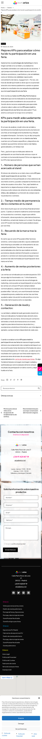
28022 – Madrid (21, 452)
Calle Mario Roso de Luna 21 (21, 450)
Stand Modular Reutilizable (11, 618)
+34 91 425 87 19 (21, 456)
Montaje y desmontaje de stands (13, 615)
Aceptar (21, 718)
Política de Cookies (8, 660)
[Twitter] (18, 593)
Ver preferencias (21, 729)
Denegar (21, 723)
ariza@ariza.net (20, 460)
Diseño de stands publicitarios (12, 609)
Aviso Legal (6, 654)
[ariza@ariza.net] (40, 373)
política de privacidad (18, 544)
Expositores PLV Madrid (10, 630)
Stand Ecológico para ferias (12, 621)
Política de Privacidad (9, 657)
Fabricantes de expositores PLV (13, 633)
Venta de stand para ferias (10, 666)
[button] (39, 698)
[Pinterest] (23, 593)
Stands (9, 7)
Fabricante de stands (9, 663)
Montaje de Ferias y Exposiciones (13, 612)
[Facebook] (13, 593)
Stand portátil (7, 670)
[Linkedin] (28, 593)
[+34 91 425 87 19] (40, 369)
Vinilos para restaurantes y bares (13, 606)
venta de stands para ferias (25, 359)
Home (3, 7)
